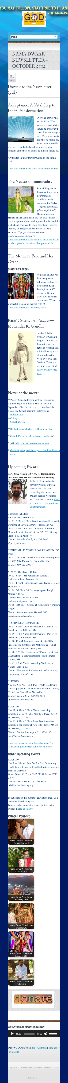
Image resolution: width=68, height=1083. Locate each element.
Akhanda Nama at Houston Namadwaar (29, 443)
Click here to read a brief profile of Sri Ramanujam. (45, 503)
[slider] (53, 1033)
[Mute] (46, 1034)
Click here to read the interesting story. (27, 307)
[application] (34, 1033)
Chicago (14, 418)
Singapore (54, 1047)
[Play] (12, 1034)
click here (28, 808)
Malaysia (14, 1051)
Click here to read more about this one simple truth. (33, 168)
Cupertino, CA (17, 421)
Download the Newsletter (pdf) (30, 90)
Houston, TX (16, 414)
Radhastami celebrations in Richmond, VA (31, 429)
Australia (42, 1047)
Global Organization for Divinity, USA (34, 21)
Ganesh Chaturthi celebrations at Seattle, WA (32, 436)
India (32, 1047)
